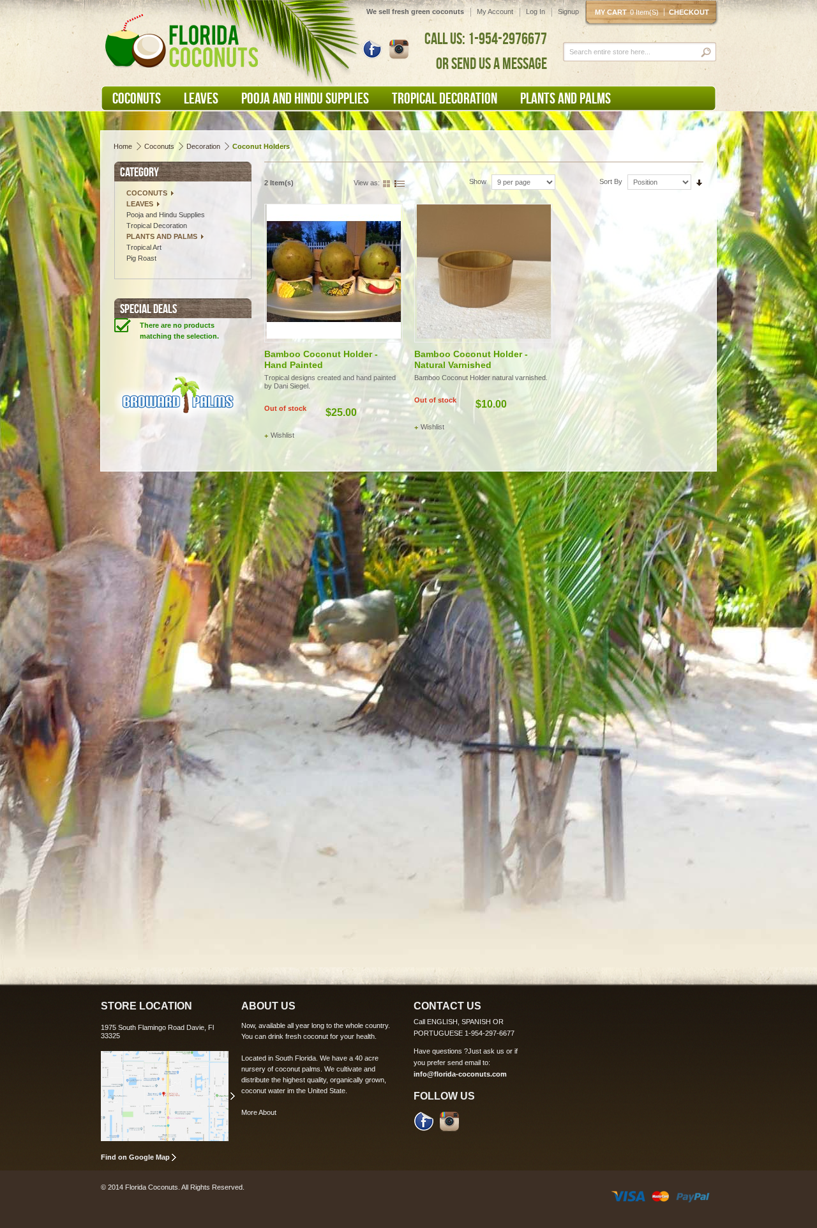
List (399, 182)
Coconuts (159, 146)
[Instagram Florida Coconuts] (399, 48)
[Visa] (628, 1195)
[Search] (707, 52)
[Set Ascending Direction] (699, 181)
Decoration (203, 146)
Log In (535, 11)
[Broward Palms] (178, 399)
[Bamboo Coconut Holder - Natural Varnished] (483, 273)
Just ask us (486, 1051)
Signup (568, 11)
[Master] (661, 1195)
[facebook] (424, 1120)
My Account (495, 11)
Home (123, 146)
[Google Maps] (168, 1096)
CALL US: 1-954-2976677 (485, 38)
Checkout (689, 12)
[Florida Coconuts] (184, 41)
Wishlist (282, 435)
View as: (367, 183)
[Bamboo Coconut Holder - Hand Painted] (333, 273)
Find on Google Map (135, 1157)
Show (477, 181)
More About (258, 1112)
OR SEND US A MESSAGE (491, 63)
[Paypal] (693, 1195)
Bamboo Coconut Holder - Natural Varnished (471, 359)
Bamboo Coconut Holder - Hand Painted (321, 359)
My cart (627, 12)
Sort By (610, 181)
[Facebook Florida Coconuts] (372, 48)
